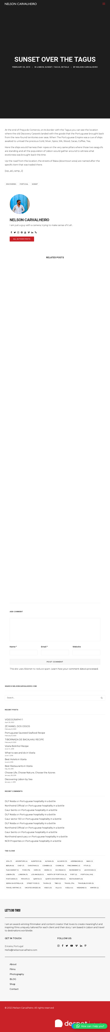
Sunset (49, 67)
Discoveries (11, 184)
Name (13, 647)
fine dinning (73, 866)
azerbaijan (77, 861)
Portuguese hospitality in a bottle (38, 801)
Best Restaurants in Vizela (18, 766)
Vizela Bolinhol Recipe (17, 746)
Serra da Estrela (14, 883)
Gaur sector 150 (13, 819)
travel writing (13, 888)
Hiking (48, 870)
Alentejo (36, 861)
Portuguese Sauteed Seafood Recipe (25, 733)
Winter (94, 888)
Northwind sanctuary (16, 836)
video (48, 888)
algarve (62, 861)
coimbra (47, 866)
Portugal (24, 184)
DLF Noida (10, 801)
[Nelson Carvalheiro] (21, 4)
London (23, 874)
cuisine (60, 866)
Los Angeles (37, 874)
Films (13, 969)
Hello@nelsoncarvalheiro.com (21, 950)
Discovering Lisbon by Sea (18, 779)
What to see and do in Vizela (20, 753)
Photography (17, 974)
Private (25, 879)
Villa (58, 888)
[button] (104, 3)
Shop (12, 984)
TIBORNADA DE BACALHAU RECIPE (24, 739)
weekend (82, 888)
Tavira (47, 883)
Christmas (33, 866)
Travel (69, 883)
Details (65, 67)
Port (73, 874)
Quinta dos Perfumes (55, 879)
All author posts (21, 239)
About (13, 964)
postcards (11, 879)
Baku (90, 861)
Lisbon (40, 67)
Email (44, 647)
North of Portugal (57, 874)
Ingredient (75, 870)
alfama (49, 861)
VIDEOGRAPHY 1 (14, 719)
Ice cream (60, 870)
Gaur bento (11, 810)
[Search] (55, 697)
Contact (14, 989)
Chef (21, 866)
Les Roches (90, 870)
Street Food (33, 883)
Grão (37, 870)
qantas (37, 879)
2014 (9, 861)
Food (26, 870)
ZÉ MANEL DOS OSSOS (17, 726)
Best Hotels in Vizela (15, 759)
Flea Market (12, 870)
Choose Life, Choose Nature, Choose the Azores (30, 772)
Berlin (10, 866)
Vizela (69, 888)
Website (77, 647)
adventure (22, 861)
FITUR (87, 866)
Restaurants (76, 879)
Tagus (57, 67)
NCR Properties (13, 841)
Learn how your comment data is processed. (74, 669)
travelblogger (86, 883)
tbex (58, 883)
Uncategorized (33, 888)
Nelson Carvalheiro (87, 67)
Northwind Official (15, 805)
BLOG (13, 979)
